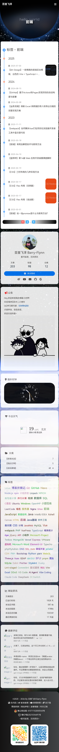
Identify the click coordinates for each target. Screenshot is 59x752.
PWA (13, 553)
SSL (27, 549)
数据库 (38, 498)
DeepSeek (23, 577)
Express (36, 540)
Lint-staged (11, 567)
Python (32, 553)
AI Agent (33, 572)
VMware (46, 540)
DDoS (14, 572)
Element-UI (36, 544)
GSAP (23, 558)
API (19, 535)
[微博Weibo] (18, 279)
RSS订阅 (44, 707)
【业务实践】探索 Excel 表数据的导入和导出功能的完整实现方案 (32, 108)
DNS (21, 549)
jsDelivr (49, 549)
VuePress (26, 530)
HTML (16, 520)
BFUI (38, 558)
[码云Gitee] (41, 279)
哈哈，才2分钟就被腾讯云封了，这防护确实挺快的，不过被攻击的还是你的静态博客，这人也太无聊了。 (34, 679)
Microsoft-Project (39, 535)
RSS (42, 567)
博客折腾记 (18, 487)
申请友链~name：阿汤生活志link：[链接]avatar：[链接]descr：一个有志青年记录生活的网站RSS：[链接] (34, 658)
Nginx (33, 509)
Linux (8, 488)
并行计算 (22, 498)
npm (16, 493)
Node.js (9, 493)
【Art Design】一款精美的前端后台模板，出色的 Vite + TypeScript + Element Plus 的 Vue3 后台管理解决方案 (26, 72)
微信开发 (40, 549)
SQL (45, 498)
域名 (18, 509)
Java (30, 514)
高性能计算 (10, 498)
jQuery (13, 535)
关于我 (48, 703)
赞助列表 (15, 707)
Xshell (51, 514)
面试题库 (34, 567)
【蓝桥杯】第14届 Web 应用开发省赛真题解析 (29, 158)
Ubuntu (16, 503)
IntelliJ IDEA (40, 514)
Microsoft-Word (20, 544)
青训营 (8, 525)
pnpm (45, 558)
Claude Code (11, 577)
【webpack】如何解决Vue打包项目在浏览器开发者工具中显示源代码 (32, 130)
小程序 (25, 535)
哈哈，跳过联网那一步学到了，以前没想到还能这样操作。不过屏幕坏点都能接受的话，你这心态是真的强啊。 (34, 668)
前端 (46, 508)
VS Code (23, 572)
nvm (32, 549)
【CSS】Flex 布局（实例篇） (21, 186)
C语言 (8, 503)
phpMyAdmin (11, 549)
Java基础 (32, 520)
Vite (48, 567)
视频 (30, 498)
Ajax (7, 535)
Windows (25, 503)
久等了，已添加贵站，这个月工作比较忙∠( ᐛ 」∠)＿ (34, 647)
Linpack (34, 493)
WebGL (47, 553)
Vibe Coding (45, 572)
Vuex (16, 558)
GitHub (35, 488)
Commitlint (23, 567)
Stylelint (33, 563)
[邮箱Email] (30, 279)
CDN (7, 553)
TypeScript (37, 530)
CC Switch (35, 577)
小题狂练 (47, 503)
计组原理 (24, 493)
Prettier (23, 563)
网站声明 (25, 707)
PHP (18, 530)
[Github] (35, 279)
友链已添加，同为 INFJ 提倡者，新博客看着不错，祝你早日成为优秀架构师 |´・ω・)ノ (34, 636)
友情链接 (34, 707)
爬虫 (51, 558)
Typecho (47, 544)
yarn (39, 553)
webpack (10, 530)
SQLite (8, 563)
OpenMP (36, 503)
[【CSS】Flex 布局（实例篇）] (50, 184)
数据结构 (22, 514)
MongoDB (18, 540)
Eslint (15, 563)
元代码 (13, 703)
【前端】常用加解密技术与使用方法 (24, 144)
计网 (21, 525)
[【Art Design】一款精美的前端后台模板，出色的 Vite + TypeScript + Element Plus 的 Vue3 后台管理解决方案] (50, 70)
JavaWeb (28, 525)
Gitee (40, 509)
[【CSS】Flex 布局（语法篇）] (50, 197)
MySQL (38, 525)
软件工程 (42, 520)
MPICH (42, 493)
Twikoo (8, 540)
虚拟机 (8, 544)
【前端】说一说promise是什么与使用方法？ (28, 213)
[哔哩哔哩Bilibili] (24, 279)
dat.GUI (31, 558)
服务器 (25, 509)
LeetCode (10, 509)
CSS (15, 525)
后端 (23, 519)
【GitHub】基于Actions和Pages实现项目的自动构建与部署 (31, 94)
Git (28, 488)
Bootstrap (22, 553)
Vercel (28, 540)
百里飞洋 (7, 4)
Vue (45, 525)
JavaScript (11, 514)
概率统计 (48, 530)
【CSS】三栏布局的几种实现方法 (23, 172)
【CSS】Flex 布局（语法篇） (21, 199)
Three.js (9, 558)
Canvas (8, 520)
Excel (7, 572)
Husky (41, 563)
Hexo (43, 488)
